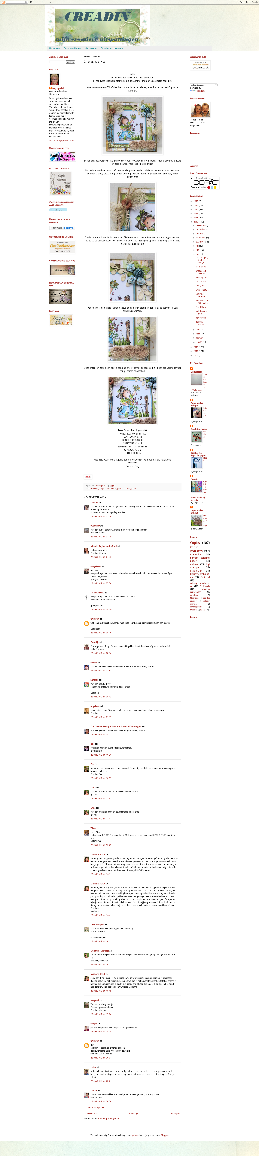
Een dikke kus (201, 307)
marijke (94, 1023)
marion (94, 662)
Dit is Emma (200, 266)
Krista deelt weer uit (200, 272)
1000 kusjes (200, 281)
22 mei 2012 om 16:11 (101, 941)
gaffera (135, 1135)
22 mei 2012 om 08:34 (101, 670)
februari (200, 338)
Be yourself (200, 318)
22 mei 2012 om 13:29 (101, 845)
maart (199, 333)
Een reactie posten (96, 1107)
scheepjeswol (196, 607)
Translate (200, 91)
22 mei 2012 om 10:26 (101, 755)
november (201, 229)
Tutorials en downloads (112, 48)
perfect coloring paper (126, 488)
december (200, 225)
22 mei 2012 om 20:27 (101, 1081)
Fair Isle (203, 610)
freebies (193, 610)
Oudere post (174, 1113)
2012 (196, 222)
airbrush (194, 564)
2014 (196, 213)
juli (197, 246)
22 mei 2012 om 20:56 (101, 1101)
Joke (92, 744)
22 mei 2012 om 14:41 (101, 915)
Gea (92, 764)
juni (198, 250)
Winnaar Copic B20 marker (202, 301)
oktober (200, 233)
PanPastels (205, 586)
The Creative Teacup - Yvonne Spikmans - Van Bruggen (116, 726)
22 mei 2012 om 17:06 (101, 1014)
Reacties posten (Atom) (108, 1118)
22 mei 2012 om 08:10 (101, 632)
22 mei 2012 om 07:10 (101, 516)
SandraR (94, 680)
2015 (196, 209)
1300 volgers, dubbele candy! (201, 260)
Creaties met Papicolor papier (198, 454)
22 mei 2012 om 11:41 (101, 798)
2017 (196, 201)
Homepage (54, 48)
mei (198, 254)
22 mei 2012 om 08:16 (101, 653)
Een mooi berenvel (200, 295)
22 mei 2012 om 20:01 (101, 1058)
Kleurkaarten (91, 48)
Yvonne (94, 1090)
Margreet (95, 1000)
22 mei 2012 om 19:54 (101, 1031)
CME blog (95, 488)
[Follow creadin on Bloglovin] (58, 211)
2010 (196, 351)
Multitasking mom (201, 312)
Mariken (94, 502)
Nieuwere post (91, 1113)
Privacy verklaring (72, 48)
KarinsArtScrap (97, 592)
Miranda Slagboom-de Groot (104, 546)
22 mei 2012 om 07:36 (101, 557)
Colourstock (196, 372)
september (201, 237)
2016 (196, 205)
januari (199, 342)
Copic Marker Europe (197, 404)
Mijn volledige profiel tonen (61, 140)
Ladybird (205, 434)
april (198, 329)
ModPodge (194, 598)
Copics (103, 488)
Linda (93, 787)
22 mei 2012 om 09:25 (101, 734)
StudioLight (196, 570)
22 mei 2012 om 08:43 (101, 696)
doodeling (194, 595)
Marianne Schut (98, 854)
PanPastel (205, 577)
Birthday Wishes (199, 323)
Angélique (95, 706)
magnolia (195, 554)
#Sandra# (95, 526)
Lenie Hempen (97, 924)
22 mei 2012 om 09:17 (101, 717)
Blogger (164, 1135)
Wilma (93, 828)
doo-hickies (111, 488)
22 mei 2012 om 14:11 (101, 874)
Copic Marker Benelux (197, 511)
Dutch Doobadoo (199, 429)
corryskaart (96, 566)
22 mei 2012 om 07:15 (101, 536)
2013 (196, 217)
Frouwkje (95, 642)
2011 (196, 347)
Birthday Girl (201, 277)
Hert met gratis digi (205, 520)
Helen (93, 1067)
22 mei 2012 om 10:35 (101, 778)
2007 (196, 355)
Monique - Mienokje (100, 951)
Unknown (95, 619)
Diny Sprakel (58, 88)
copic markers (196, 549)
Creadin (194, 479)
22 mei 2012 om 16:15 (101, 991)
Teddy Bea (200, 285)
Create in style (201, 290)
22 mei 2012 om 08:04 (101, 609)
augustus (200, 242)
